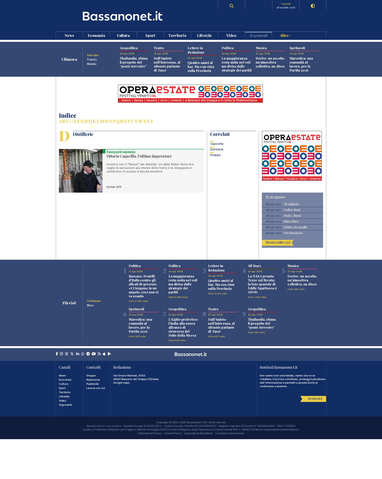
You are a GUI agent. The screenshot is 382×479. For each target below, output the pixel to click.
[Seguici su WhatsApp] (82, 354)
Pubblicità (92, 383)
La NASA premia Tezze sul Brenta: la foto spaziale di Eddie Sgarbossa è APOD (262, 284)
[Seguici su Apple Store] (104, 354)
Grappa (215, 155)
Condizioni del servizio (229, 433)
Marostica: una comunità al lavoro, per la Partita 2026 (301, 64)
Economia (96, 35)
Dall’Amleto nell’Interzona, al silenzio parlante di (167, 64)
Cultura (123, 35)
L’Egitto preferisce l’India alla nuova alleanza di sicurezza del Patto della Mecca (183, 327)
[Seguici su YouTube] (94, 354)
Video (231, 35)
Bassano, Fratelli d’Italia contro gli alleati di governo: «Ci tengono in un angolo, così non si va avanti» (143, 286)
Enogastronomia (120, 151)
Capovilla (216, 143)
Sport (150, 35)
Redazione (93, 379)
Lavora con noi (95, 388)
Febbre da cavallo (295, 227)
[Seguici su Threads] (66, 354)
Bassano (92, 55)
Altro (284, 35)
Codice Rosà (292, 210)
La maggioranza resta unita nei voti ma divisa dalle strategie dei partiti (236, 64)
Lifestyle (204, 35)
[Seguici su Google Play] (109, 354)
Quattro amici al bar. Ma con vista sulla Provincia (201, 67)
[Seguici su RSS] (99, 354)
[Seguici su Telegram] (88, 354)
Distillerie (217, 149)
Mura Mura (291, 221)
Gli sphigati (291, 204)
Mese (90, 305)
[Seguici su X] (72, 354)
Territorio (177, 35)
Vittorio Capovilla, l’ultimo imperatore (139, 156)
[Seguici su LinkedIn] (77, 354)
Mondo (91, 64)
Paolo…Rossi (292, 215)
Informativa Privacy (150, 433)
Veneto (92, 59)
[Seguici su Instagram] (61, 354)
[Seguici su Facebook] (57, 354)
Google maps (121, 382)
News (69, 35)
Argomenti (258, 35)
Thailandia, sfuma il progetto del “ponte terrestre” (134, 62)
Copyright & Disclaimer (198, 433)
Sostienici (315, 398)
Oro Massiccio (293, 233)
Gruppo (91, 375)
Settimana (94, 301)
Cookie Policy (173, 433)
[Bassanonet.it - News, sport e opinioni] (123, 16)
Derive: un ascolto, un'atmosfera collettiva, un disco (270, 62)
